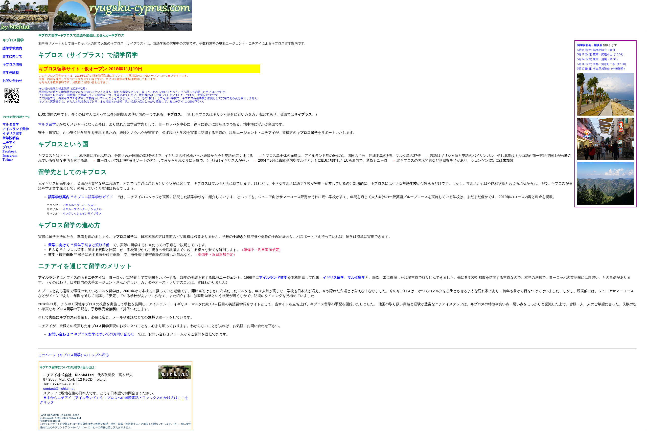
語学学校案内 (12, 48)
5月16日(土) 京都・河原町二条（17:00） (602, 64)
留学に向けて (12, 56)
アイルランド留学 (16, 129)
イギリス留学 (12, 133)
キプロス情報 (12, 64)
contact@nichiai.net (59, 388)
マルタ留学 (47, 124)
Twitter (8, 159)
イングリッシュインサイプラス (82, 213)
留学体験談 (11, 72)
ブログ (7, 147)
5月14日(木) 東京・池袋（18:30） (598, 59)
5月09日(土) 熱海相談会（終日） (597, 49)
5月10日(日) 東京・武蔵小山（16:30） (601, 54)
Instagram (10, 155)
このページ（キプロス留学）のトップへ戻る (73, 355)
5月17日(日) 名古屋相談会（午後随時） (601, 68)
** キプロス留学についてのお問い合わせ (91, 334)
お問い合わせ (12, 80)
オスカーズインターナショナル (82, 209)
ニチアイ (9, 142)
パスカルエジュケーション (79, 205)
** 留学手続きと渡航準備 (78, 245)
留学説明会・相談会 (589, 45)
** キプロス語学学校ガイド (80, 197)
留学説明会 (11, 138)
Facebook (9, 151)
